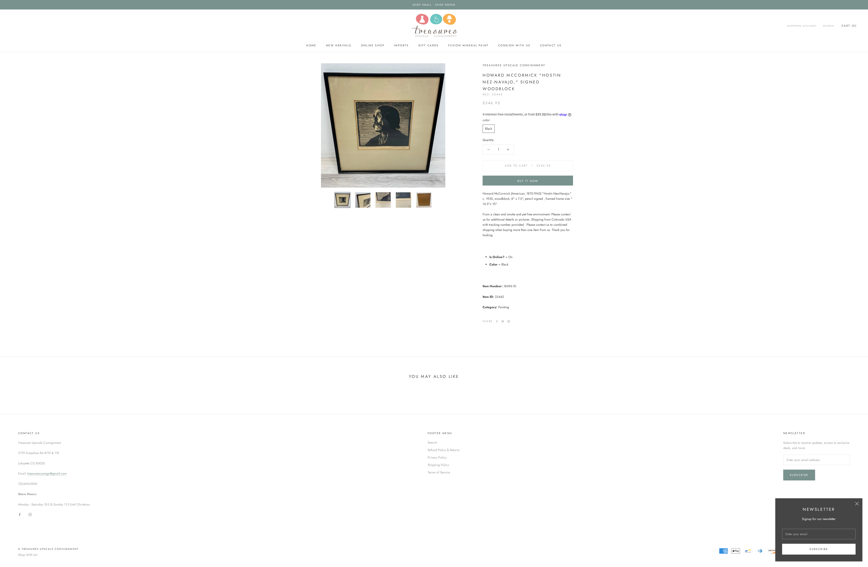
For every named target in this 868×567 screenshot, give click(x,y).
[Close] (857, 504)
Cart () (849, 26)
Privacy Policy (437, 457)
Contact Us (551, 45)
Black (488, 128)
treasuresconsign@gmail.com (47, 473)
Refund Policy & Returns (444, 450)
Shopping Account (802, 26)
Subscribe (818, 549)
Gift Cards (428, 45)
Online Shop (372, 45)
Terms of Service (439, 472)
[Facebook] (496, 321)
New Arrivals (338, 45)
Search (828, 26)
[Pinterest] (508, 321)
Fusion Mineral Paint (468, 45)
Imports (401, 45)
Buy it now (527, 181)
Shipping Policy (438, 465)
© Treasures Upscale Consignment (48, 549)
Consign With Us (514, 45)
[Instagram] (30, 514)
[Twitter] (502, 321)
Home (311, 45)
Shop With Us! (28, 555)
